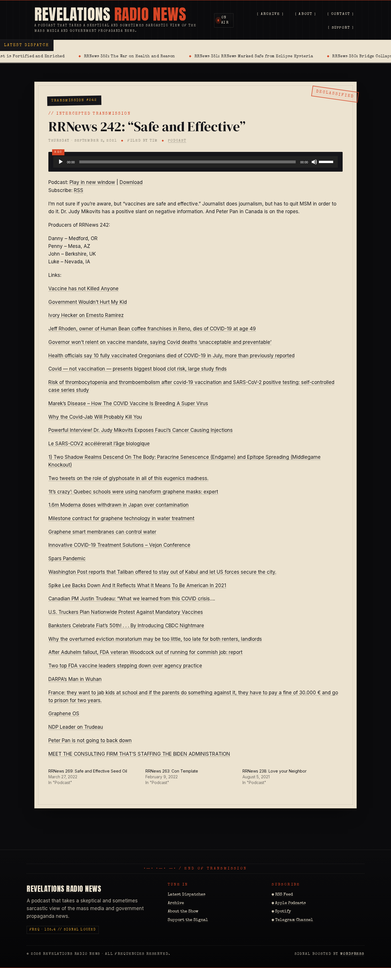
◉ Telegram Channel (292, 920)
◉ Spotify (281, 912)
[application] (195, 162)
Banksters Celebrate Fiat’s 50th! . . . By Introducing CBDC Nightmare (126, 625)
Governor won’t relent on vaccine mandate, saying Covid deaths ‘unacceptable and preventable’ (159, 342)
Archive (270, 14)
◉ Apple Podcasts (289, 903)
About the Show (183, 912)
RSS (78, 190)
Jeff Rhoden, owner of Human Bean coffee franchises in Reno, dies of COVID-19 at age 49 (152, 329)
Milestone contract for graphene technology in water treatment (121, 518)
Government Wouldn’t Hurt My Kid (87, 302)
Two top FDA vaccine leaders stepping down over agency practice (125, 666)
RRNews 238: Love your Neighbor (274, 771)
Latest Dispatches (186, 895)
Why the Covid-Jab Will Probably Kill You (95, 417)
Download (131, 182)
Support (341, 28)
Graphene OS (63, 713)
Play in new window (92, 182)
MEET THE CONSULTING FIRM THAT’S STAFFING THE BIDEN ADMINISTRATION (139, 754)
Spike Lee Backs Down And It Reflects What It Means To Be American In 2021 (137, 585)
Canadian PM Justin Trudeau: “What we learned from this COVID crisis (129, 598)
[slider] (327, 161)
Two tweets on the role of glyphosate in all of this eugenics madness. (128, 478)
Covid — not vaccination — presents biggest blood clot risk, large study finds (137, 369)
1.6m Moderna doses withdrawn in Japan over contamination (118, 505)
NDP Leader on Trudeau (75, 727)
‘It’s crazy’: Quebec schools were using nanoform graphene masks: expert (133, 492)
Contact (340, 14)
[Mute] (314, 162)
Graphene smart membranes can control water (102, 532)
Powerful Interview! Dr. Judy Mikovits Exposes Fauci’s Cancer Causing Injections (140, 430)
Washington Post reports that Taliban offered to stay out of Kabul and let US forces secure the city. (162, 572)
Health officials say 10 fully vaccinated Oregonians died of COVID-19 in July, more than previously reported (171, 355)
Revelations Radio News (64, 888)
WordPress (352, 954)
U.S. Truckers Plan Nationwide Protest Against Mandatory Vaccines (125, 612)
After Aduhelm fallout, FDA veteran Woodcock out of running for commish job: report (145, 652)
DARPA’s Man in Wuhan (75, 679)
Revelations (110, 14)
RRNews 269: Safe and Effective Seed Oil (87, 771)
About (305, 14)
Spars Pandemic (67, 558)
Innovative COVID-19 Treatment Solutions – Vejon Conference (119, 545)
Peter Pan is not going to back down (90, 740)
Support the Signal (188, 920)
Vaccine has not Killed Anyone (83, 288)
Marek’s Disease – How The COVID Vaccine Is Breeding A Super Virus (128, 403)
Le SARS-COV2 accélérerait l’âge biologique (99, 443)
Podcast (177, 141)
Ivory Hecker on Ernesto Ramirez (86, 315)
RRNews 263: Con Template (171, 771)
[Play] (61, 162)
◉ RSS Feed (282, 895)
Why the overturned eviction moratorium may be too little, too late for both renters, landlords (155, 639)
